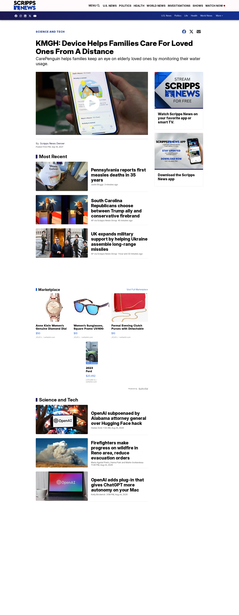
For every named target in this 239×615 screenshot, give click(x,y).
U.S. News (110, 5)
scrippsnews (17, 16)
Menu (93, 5)
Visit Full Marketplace (137, 289)
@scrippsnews (35, 16)
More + (219, 15)
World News (156, 5)
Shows (198, 5)
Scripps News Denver (52, 143)
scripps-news (26, 16)
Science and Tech (50, 31)
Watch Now (214, 5)
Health (139, 5)
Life (186, 15)
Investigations (179, 5)
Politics (125, 5)
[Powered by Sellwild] (143, 389)
